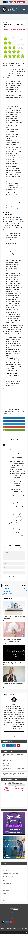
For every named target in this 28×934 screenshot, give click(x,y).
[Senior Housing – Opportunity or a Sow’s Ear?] (14, 608)
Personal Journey (7, 883)
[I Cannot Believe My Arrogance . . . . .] (14, 674)
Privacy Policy (19, 928)
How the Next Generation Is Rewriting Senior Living (14, 769)
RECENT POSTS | (5, 916)
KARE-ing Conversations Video (10, 873)
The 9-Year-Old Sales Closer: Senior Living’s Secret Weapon (13, 764)
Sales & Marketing (8, 31)
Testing (4, 893)
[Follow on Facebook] (7, 2)
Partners (5, 880)
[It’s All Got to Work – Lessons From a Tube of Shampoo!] (14, 629)
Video (4, 897)
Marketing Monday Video (9, 877)
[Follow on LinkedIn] (10, 2)
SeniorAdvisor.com (13, 219)
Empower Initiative (7, 866)
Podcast (5, 887)
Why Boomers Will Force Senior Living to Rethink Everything (13, 759)
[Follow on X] (4, 2)
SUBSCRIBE (21, 2)
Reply (22, 536)
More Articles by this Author (14, 733)
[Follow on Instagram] (12, 2)
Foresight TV (6, 870)
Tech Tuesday (6, 890)
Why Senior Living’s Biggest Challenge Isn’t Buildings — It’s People (13, 773)
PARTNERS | (15, 916)
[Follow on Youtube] (15, 2)
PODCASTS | (10, 916)
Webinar (5, 900)
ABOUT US (20, 916)
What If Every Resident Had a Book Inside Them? (13, 755)
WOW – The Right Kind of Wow (13, 663)
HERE (13, 413)
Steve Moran (12, 29)
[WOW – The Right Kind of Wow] (14, 653)
